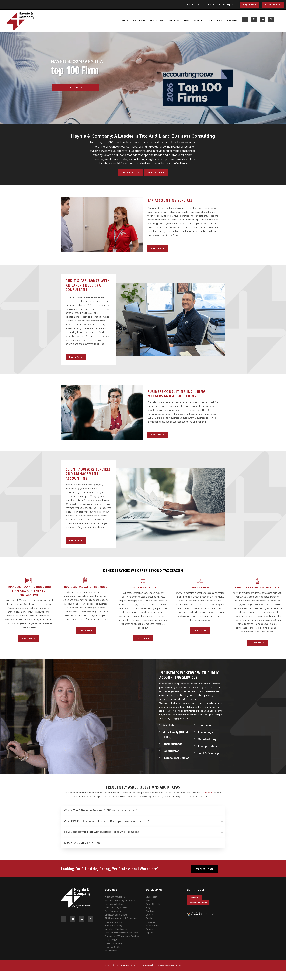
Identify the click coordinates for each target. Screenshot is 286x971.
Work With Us (204, 869)
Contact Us (194, 898)
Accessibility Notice (173, 965)
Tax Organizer (193, 4)
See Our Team (156, 172)
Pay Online (249, 4)
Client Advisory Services (116, 907)
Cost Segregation (113, 911)
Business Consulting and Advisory (121, 900)
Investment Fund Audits (116, 929)
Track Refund (208, 4)
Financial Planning (113, 925)
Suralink (221, 4)
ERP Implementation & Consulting (121, 918)
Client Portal (273, 4)
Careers (149, 915)
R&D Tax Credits (112, 947)
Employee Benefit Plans (116, 915)
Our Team (150, 911)
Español (231, 4)
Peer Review (111, 940)
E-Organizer (151, 922)
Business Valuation (114, 904)
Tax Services (111, 950)
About (149, 900)
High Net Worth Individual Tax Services (123, 932)
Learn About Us (130, 172)
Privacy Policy (158, 965)
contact (208, 792)
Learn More (157, 248)
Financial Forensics (114, 922)
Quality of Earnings (114, 943)
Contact (149, 929)
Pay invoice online (198, 903)
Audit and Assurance (115, 897)
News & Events (153, 904)
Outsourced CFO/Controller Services (122, 936)
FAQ (148, 907)
